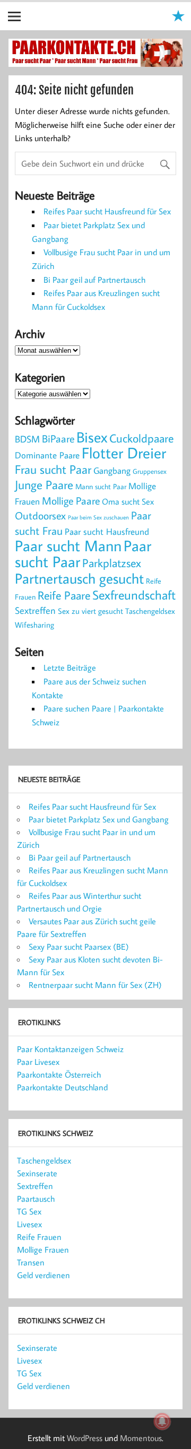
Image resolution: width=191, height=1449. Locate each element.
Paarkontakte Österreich (59, 1074)
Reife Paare (64, 595)
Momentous (141, 1438)
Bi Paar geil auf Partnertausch (94, 279)
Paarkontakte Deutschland (62, 1087)
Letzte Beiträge (70, 667)
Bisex (91, 437)
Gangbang (112, 470)
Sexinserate (37, 1173)
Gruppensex (150, 471)
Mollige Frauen (43, 1249)
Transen (31, 1262)
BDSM (27, 438)
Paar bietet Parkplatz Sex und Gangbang (99, 819)
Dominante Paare (47, 455)
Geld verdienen (43, 1275)
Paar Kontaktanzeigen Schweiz (70, 1049)
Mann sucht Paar (100, 486)
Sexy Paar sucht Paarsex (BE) (79, 946)
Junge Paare (44, 484)
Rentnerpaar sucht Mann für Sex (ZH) (95, 984)
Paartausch (36, 1198)
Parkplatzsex (111, 562)
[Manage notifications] (162, 1421)
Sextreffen (35, 610)
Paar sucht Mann (68, 546)
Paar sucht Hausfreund (107, 531)
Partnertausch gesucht (79, 578)
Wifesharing (34, 624)
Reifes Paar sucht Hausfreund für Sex (107, 211)
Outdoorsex (40, 515)
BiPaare (58, 438)
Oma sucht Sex (128, 501)
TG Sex (29, 1211)
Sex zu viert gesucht (90, 610)
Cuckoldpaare (141, 438)
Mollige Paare (71, 500)
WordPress (84, 1438)
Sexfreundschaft (134, 595)
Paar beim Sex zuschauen (98, 517)
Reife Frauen (39, 1236)
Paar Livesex (38, 1061)
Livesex (29, 1224)
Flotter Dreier (124, 452)
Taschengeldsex (150, 610)
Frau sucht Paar (53, 469)
